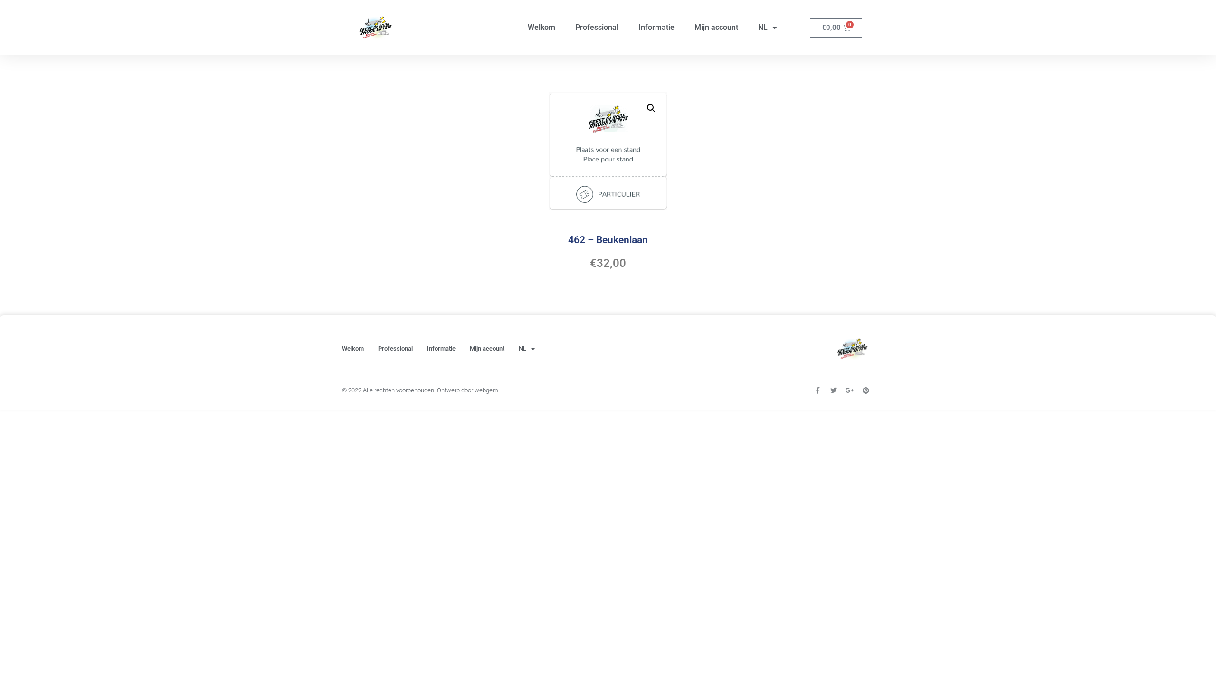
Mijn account (716, 27)
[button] (651, 108)
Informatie (656, 27)
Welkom (541, 27)
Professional (596, 27)
